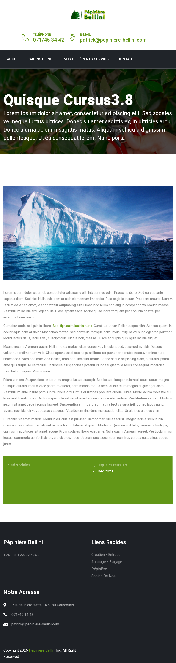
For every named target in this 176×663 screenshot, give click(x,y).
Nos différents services (87, 59)
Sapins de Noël (43, 59)
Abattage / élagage (106, 562)
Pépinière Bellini (42, 650)
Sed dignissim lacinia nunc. (73, 326)
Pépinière (99, 569)
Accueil (14, 59)
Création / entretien (106, 554)
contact (126, 59)
